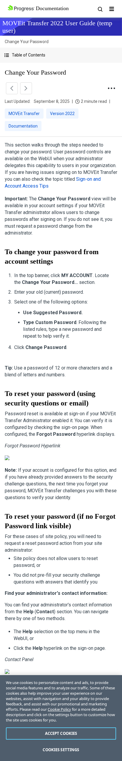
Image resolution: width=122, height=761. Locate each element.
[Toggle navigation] (111, 9)
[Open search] (99, 9)
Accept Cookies (61, 733)
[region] (61, 718)
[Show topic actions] (111, 88)
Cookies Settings (61, 749)
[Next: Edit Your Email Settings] (26, 88)
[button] (61, 55)
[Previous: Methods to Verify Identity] (12, 88)
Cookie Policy (59, 709)
